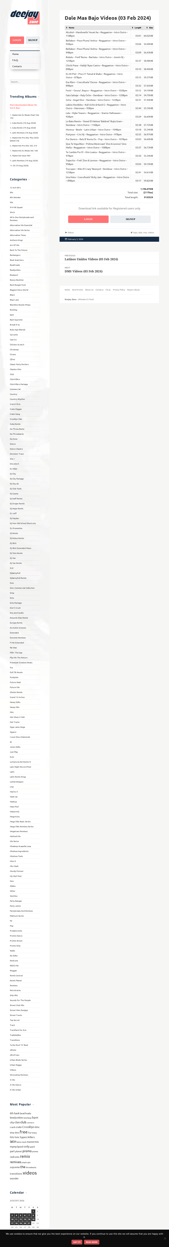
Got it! (77, 1242)
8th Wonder (15, 197)
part (12, 1151)
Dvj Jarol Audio (17, 612)
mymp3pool (16, 1146)
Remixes (13, 985)
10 (12, 1219)
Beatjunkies (15, 270)
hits (12, 1137)
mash (24, 1142)
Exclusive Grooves (18, 627)
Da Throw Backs (17, 429)
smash (24, 1162)
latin (13, 1141)
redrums (14, 1156)
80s (11, 192)
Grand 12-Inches (17, 697)
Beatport (14, 275)
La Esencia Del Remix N (20, 761)
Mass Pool (14, 806)
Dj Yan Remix (16, 563)
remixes (15, 1162)
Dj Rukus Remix (17, 538)
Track (12, 1025)
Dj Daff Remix (16, 498)
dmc (37, 1126)
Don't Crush (15, 607)
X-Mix (12, 1079)
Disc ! (12, 458)
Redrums (14, 960)
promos (35, 1151)
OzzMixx (13, 896)
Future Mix (15, 687)
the (22, 1167)
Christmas (14, 349)
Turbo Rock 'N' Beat (19, 1045)
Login (17, 40)
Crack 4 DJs (15, 404)
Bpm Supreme (16, 319)
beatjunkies (16, 1117)
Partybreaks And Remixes (21, 910)
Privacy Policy (119, 289)
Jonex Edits (15, 747)
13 (25, 1219)
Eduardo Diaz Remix (19, 617)
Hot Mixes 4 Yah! (17, 717)
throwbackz (31, 1167)
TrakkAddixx (15, 1035)
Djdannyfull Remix (18, 578)
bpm (12, 314)
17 (12, 1223)
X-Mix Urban (15, 1089)
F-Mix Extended (17, 642)
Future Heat (15, 682)
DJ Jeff (13, 513)
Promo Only (15, 945)
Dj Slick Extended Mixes (20, 548)
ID (11, 742)
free (24, 1131)
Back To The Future (18, 250)
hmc (17, 1137)
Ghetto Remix (16, 692)
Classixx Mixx (15, 369)
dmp (12, 1132)
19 (20, 1223)
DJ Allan (13, 468)
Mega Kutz (15, 816)
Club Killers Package (19, 384)
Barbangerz (15, 255)
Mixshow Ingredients (19, 851)
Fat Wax (13, 647)
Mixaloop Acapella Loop (20, 846)
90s (11, 202)
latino (19, 1142)
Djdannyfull (15, 573)
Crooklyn (28, 1126)
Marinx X (14, 791)
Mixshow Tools (16, 856)
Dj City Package (17, 478)
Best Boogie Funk (18, 284)
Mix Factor (14, 841)
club (23, 1122)
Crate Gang (15, 414)
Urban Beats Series (18, 1060)
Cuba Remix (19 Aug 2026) (24, 127)
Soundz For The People (20, 1000)
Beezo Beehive (17, 280)
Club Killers (15, 379)
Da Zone (13, 438)
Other (12, 891)
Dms (12, 597)
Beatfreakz (15, 265)
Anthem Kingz (16, 240)
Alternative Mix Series (20, 230)
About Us (89, 289)
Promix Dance (16, 935)
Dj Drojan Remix (17, 503)
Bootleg (13, 309)
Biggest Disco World (19, 289)
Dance (13, 443)
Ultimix (13, 1050)
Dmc (12, 583)
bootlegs (28, 1117)
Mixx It (13, 861)
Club (12, 374)
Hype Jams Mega (17, 727)
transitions (16, 1173)
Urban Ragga (15, 1064)
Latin (12, 771)
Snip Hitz (14, 995)
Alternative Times (18, 235)
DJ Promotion (16, 528)
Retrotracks (15, 990)
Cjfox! (12, 359)
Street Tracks (16, 1015)
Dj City (13, 473)
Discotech (14, 463)
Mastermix (14, 811)
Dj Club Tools (15, 488)
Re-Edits (13, 955)
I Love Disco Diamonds (20, 737)
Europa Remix (16, 622)
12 (20, 1219)
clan (17, 1122)
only (27, 1146)
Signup (32, 40)
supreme (15, 1167)
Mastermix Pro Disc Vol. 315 (24, 145)
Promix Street (16, 940)
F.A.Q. (15, 60)
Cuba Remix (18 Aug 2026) (24, 123)
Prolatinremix (16, 930)
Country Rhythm (17, 399)
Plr (11, 920)
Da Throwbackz (17, 434)
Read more (92, 1242)
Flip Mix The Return (19, 657)
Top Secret (15, 1020)
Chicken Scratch (17, 344)
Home (15, 53)
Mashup (13, 801)
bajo (135, 232)
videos (30, 1173)
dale (140, 232)
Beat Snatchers (17, 260)
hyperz (24, 1137)
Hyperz (13, 732)
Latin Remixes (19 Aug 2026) (25, 160)
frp (29, 1132)
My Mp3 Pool (15, 876)
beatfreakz (25, 1113)
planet (18, 1151)
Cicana (13, 354)
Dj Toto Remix (16, 553)
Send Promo (77, 289)
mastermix (33, 1141)
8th (12, 1113)
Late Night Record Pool (20, 766)
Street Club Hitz (17, 1005)
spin (29, 1162)
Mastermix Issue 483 (21, 155)
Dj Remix (14, 533)
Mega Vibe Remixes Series (22, 826)
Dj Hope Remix (16, 508)
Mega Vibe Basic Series (20, 821)
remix (25, 1156)
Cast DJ (13, 339)
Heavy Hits (14, 707)
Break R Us (15, 324)
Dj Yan (13, 558)
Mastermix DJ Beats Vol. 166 (25, 150)
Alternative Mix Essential (21, 225)
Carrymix (14, 334)
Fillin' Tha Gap (16, 652)
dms (17, 1132)
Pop (11, 925)
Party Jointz (15, 905)
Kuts (12, 756)
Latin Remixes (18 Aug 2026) (25, 132)
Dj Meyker (14, 518)
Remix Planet (16, 980)
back (16, 1113)
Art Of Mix (14, 245)
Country (13, 394)
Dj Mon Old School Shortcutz (23, 523)
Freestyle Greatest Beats (21, 662)
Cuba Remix (15, 424)
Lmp (12, 786)
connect (30, 1122)
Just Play (14, 751)
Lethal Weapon (16, 781)
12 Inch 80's (15, 187)
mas (145, 232)
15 (33, 1219)
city (12, 1122)
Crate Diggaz (16, 409)
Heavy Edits (15, 702)
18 (16, 1223)
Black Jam (14, 299)
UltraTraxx (14, 1055)
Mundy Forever (17, 871)
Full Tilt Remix (16, 672)
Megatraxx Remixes (19, 831)
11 (16, 1219)
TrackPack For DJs (18, 1030)
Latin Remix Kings (18, 776)
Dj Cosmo (14, 493)
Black (12, 294)
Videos (13, 1069)
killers (31, 1137)
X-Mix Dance (15, 1084)
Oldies (13, 886)
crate (19, 1126)
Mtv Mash (14, 866)
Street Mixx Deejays (19, 1010)
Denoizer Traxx (17, 453)
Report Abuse (133, 289)
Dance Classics (16, 448)
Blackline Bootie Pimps (20, 304)
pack (32, 1146)
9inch (12, 212)
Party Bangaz (16, 901)
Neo (12, 881)
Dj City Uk (14, 483)
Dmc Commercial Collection (22, 588)
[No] (165, 1238)
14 (29, 1219)
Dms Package (16, 602)
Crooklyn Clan (16, 419)
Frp (11, 667)
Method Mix (15, 836)
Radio (12, 950)
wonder (14, 1178)
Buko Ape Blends (17, 329)
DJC (12, 568)
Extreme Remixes (18, 637)
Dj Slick (13, 543)
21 (29, 1223)
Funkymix (14, 677)
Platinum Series (17, 915)
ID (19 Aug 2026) (21, 165)
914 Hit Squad (16, 207)
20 (25, 1223)
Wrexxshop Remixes (19, 1074)
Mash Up (13, 796)
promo (27, 1151)
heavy (34, 1132)
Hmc (12, 712)
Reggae (13, 970)
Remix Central (16, 975)
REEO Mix (14, 965)
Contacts (17, 66)
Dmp (12, 593)
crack (12, 1126)
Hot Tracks (14, 722)
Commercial (15, 389)
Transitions (15, 1040)
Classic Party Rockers (19, 364)
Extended (14, 632)
